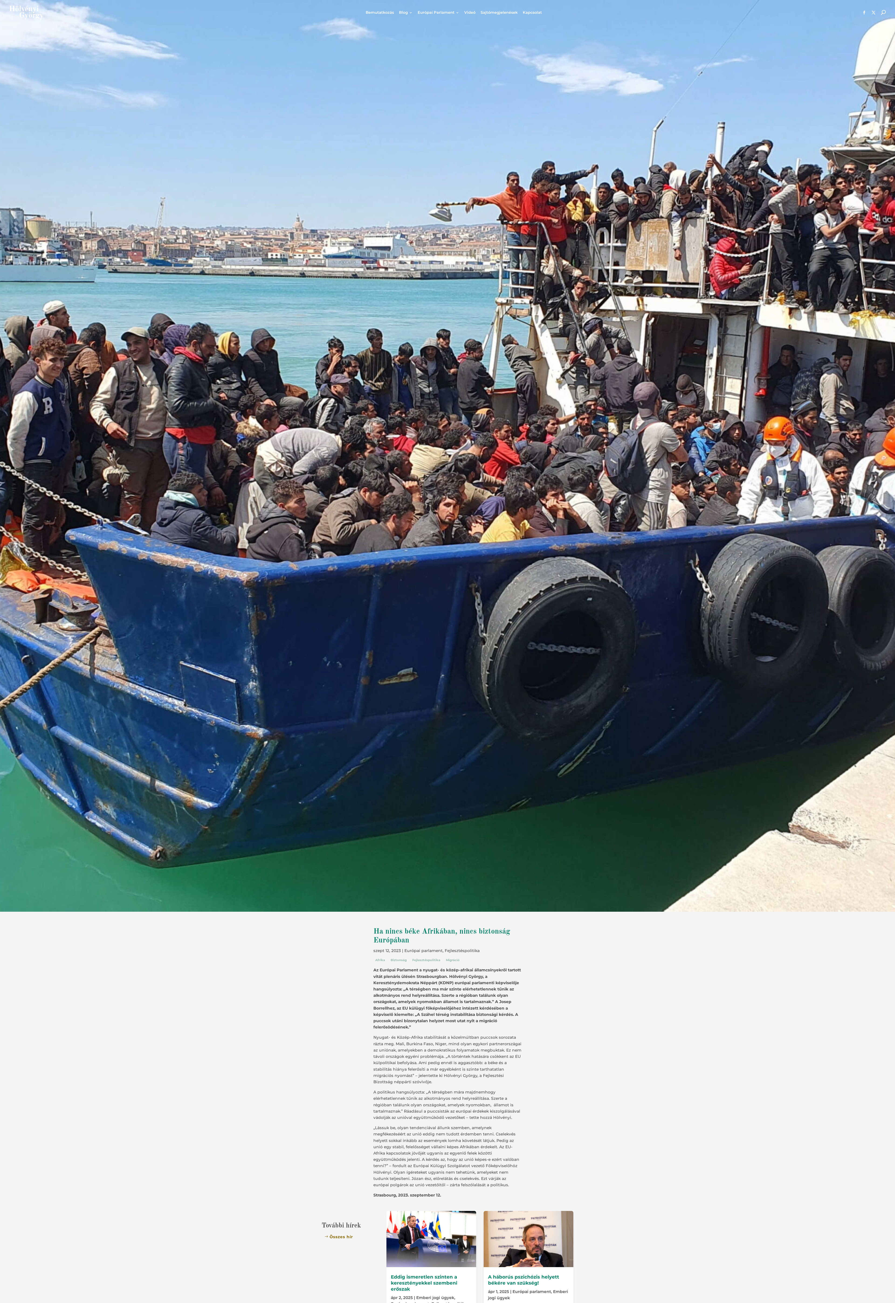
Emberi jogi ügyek (435, 1297)
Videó (469, 13)
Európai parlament (423, 950)
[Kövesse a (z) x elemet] (873, 12)
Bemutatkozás (380, 13)
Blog (403, 13)
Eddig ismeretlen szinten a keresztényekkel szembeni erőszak (424, 1283)
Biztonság (399, 960)
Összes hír (341, 1236)
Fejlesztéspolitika (462, 950)
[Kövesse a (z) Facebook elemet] (864, 12)
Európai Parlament (436, 13)
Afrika (380, 960)
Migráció (453, 960)
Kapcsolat (532, 13)
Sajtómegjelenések (499, 13)
